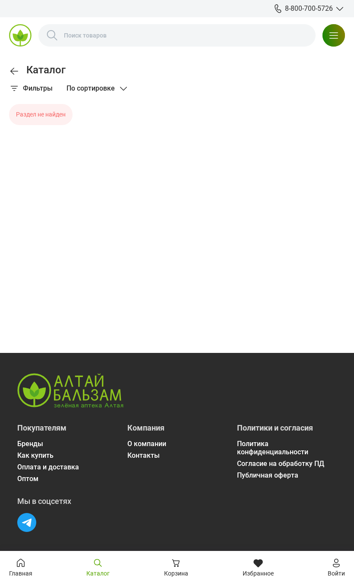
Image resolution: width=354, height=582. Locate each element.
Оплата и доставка (48, 467)
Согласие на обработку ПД (280, 463)
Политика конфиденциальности (272, 448)
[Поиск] (52, 35)
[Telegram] (26, 522)
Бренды (30, 444)
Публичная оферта (267, 475)
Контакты (143, 455)
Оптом (27, 479)
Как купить (35, 455)
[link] (14, 71)
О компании (146, 444)
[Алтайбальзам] (20, 35)
